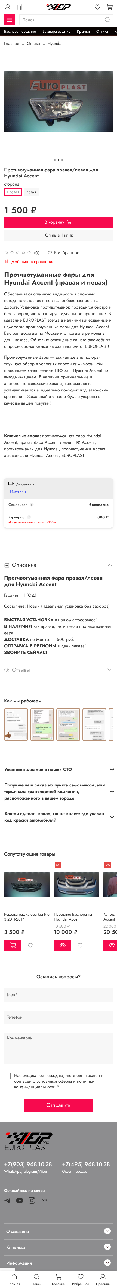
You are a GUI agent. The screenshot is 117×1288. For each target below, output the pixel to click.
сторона (11, 184)
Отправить (58, 1105)
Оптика (102, 31)
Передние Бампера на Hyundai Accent (73, 916)
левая (31, 192)
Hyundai (55, 43)
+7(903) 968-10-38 (28, 1164)
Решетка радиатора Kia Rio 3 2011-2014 (27, 916)
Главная (11, 43)
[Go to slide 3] (62, 160)
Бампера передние (20, 31)
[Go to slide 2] (58, 160)
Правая (13, 192)
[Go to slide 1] (55, 160)
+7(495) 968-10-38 (86, 1164)
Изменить (18, 491)
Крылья (83, 31)
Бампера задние (56, 31)
